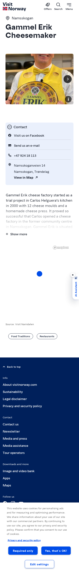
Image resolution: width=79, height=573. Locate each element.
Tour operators (14, 452)
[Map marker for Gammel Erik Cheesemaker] (39, 274)
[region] (39, 277)
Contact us (11, 424)
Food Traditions (20, 336)
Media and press (15, 438)
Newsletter (11, 431)
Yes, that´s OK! (56, 551)
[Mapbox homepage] (61, 247)
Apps (6, 478)
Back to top (14, 366)
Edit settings (39, 564)
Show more (18, 234)
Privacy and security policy (22, 406)
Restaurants (47, 336)
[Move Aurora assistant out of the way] (73, 275)
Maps (7, 485)
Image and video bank (18, 471)
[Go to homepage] (14, 6)
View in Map (23, 177)
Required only (23, 551)
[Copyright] (68, 99)
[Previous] (11, 79)
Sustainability (13, 391)
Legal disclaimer (15, 399)
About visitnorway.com (20, 384)
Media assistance (15, 445)
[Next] (68, 79)
